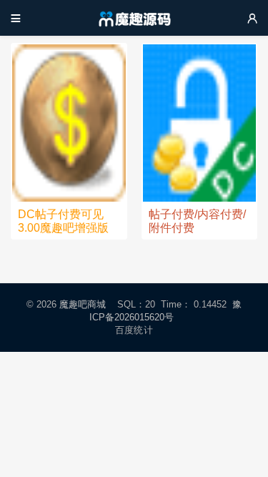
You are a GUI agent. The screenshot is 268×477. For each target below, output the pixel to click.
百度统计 (134, 330)
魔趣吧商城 (82, 304)
